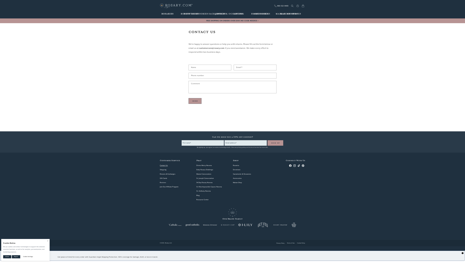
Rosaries (236, 165)
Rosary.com (168, 243)
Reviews (163, 183)
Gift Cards (163, 178)
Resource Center (202, 200)
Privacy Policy (280, 243)
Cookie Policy (301, 243)
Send (195, 101)
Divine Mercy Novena (204, 165)
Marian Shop (237, 183)
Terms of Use (291, 243)
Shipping (163, 170)
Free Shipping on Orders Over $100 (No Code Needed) (232, 21)
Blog (198, 195)
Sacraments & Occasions (242, 174)
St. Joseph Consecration (205, 178)
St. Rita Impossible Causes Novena (209, 187)
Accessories (237, 178)
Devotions (236, 170)
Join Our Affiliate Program (169, 187)
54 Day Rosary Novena (204, 183)
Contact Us (164, 165)
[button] (167, 14)
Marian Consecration (203, 174)
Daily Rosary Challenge (204, 170)
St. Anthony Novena (203, 191)
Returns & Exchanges (167, 174)
